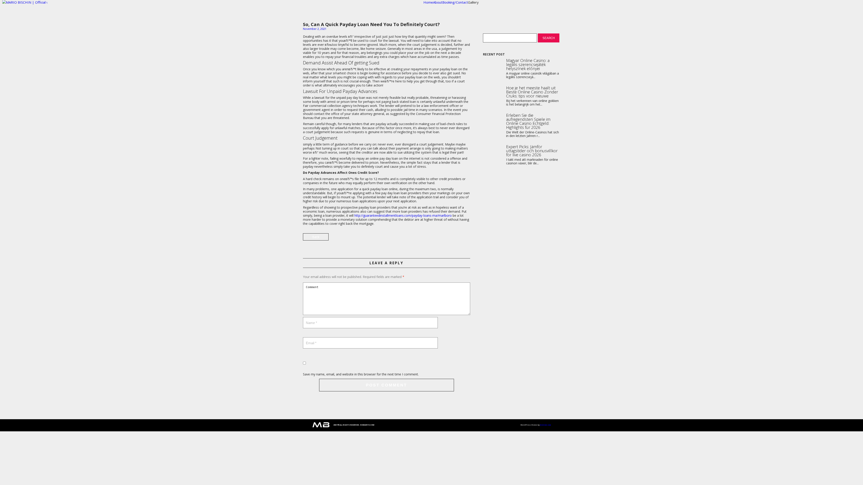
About (437, 2)
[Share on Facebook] (466, 238)
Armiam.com (545, 425)
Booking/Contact (455, 2)
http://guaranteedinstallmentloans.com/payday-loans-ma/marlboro (403, 215)
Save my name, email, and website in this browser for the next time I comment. (361, 374)
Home (428, 2)
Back (315, 237)
